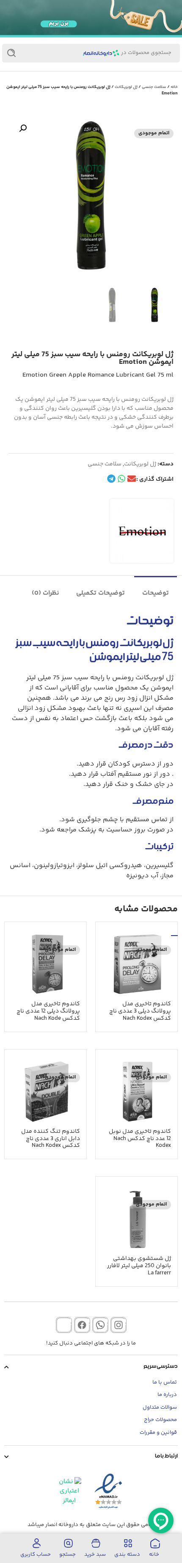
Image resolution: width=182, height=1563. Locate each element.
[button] (22, 128)
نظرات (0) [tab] (45, 593)
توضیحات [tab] (155, 593)
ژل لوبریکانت (126, 87)
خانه (174, 87)
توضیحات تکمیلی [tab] (100, 593)
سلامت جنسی (154, 87)
